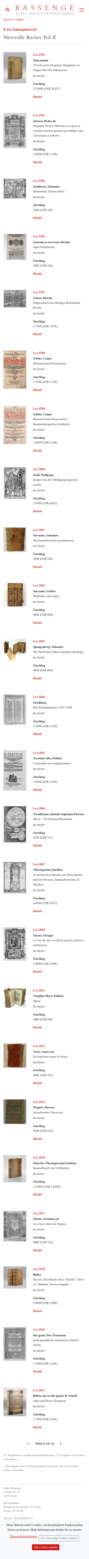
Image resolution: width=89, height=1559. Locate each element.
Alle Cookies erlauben (46, 1547)
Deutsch (8, 19)
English (20, 19)
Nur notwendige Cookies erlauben (58, 1538)
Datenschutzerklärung (23, 1536)
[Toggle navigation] (82, 10)
